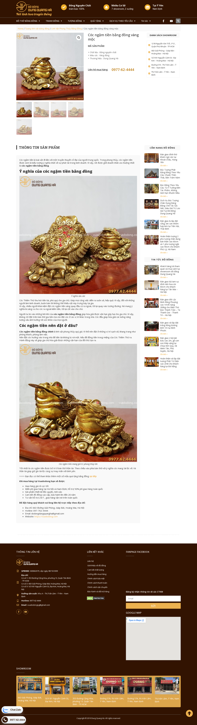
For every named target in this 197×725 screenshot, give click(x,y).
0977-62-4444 (123, 69)
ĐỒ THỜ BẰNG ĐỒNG (26, 21)
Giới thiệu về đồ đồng (96, 565)
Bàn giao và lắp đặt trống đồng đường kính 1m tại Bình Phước (169, 326)
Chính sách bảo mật (95, 578)
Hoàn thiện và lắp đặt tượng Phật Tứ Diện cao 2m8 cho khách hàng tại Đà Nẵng (170, 362)
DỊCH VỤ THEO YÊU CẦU (121, 21)
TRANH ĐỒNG (52, 21)
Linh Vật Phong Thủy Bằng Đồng (66, 28)
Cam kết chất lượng (95, 569)
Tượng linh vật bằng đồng (37, 28)
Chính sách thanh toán (97, 583)
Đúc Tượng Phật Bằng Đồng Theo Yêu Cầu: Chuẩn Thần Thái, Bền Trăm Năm (170, 173)
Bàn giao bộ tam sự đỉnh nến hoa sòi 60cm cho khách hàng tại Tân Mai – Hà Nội (169, 286)
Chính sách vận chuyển (97, 587)
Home (20, 28)
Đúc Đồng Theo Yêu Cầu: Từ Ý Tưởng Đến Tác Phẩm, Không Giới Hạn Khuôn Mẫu (170, 189)
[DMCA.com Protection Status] (95, 599)
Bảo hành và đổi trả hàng (98, 591)
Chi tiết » (163, 165)
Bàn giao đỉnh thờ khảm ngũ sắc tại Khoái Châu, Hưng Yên (168, 158)
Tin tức (144, 21)
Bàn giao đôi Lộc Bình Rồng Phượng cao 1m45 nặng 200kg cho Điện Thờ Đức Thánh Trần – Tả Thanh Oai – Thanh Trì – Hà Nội (170, 307)
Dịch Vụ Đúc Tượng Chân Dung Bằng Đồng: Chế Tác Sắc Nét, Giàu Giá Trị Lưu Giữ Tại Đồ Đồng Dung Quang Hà (170, 207)
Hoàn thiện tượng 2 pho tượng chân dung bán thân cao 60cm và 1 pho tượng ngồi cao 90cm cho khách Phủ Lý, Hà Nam (170, 243)
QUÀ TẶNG (95, 21)
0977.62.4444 (17, 720)
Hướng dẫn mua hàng (96, 574)
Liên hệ (90, 561)
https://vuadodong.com (46, 516)
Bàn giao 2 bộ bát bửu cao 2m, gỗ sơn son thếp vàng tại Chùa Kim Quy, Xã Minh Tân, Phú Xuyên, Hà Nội (169, 344)
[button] (178, 21)
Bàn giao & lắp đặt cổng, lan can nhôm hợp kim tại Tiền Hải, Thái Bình (169, 225)
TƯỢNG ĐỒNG (75, 21)
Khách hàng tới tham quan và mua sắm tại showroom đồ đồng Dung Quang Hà (170, 270)
